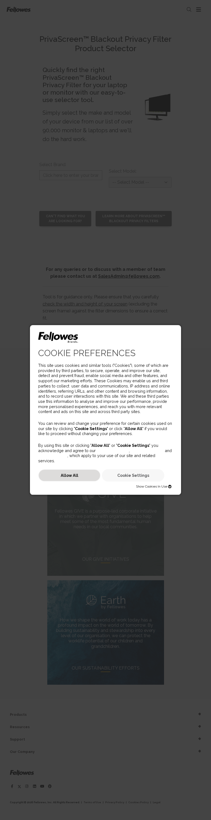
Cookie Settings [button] (133, 475)
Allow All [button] (69, 475)
